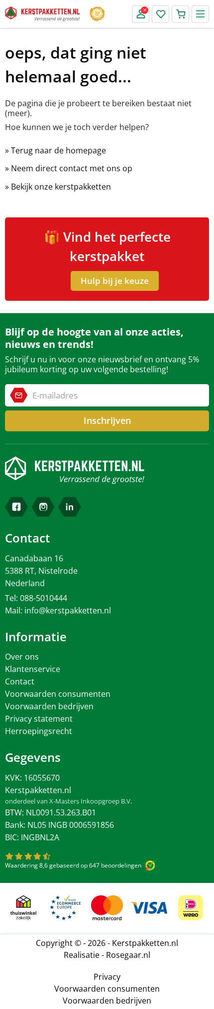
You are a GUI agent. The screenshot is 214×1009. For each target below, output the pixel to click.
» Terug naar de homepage (55, 150)
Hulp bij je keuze (115, 280)
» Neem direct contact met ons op (68, 168)
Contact (19, 681)
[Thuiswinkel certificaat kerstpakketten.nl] (23, 907)
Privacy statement (39, 718)
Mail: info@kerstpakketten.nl (58, 610)
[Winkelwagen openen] (180, 14)
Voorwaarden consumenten (57, 693)
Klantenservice (32, 669)
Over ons (22, 656)
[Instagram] (43, 507)
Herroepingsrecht (38, 731)
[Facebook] (16, 507)
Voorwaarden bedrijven (49, 706)
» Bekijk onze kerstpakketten (58, 186)
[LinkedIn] (69, 507)
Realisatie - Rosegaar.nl (107, 954)
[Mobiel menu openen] (200, 14)
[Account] (140, 14)
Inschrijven (107, 420)
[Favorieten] (160, 14)
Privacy (107, 976)
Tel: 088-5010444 (36, 598)
